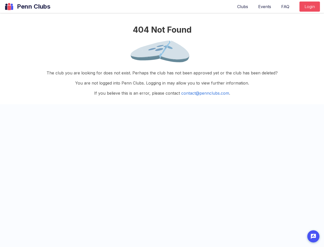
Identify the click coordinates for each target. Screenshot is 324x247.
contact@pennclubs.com (205, 93)
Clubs (242, 6)
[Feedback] (313, 236)
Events (264, 6)
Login (310, 6)
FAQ (285, 6)
